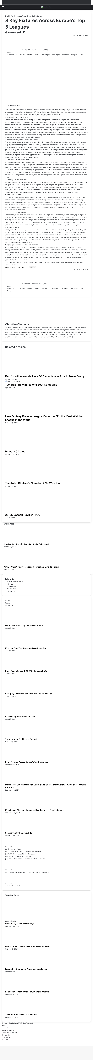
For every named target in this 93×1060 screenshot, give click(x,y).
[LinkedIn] (9, 293)
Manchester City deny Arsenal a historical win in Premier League (34, 810)
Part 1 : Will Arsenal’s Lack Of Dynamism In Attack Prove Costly (45, 376)
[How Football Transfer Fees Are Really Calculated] (16, 542)
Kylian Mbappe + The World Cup (20, 716)
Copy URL (32, 267)
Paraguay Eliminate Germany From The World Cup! (28, 694)
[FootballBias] (46, 7)
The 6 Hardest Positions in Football (21, 739)
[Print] (28, 293)
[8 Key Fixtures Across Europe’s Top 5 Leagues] (17, 759)
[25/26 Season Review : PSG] (27, 512)
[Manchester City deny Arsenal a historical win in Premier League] (17, 808)
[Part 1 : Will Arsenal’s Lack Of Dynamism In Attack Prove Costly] (27, 373)
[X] (7, 293)
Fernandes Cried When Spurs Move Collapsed (26, 969)
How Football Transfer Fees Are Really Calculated (26, 544)
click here (8, 870)
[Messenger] (19, 293)
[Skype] (17, 293)
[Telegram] (23, 293)
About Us (5, 1028)
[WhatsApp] (22, 293)
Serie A (39, 16)
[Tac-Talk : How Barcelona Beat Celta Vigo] (12, 382)
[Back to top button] (0, 1044)
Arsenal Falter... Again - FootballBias (18, 856)
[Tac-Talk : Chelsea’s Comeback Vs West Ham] (27, 480)
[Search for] (90, 8)
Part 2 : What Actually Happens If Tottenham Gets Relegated (31, 567)
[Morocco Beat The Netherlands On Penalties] (17, 646)
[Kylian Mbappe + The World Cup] (17, 714)
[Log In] (7, 8)
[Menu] (3, 8)
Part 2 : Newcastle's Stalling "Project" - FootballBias (23, 851)
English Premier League (13, 16)
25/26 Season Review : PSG (22, 514)
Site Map (5, 1040)
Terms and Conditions (9, 1032)
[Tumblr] (11, 293)
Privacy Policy (6, 1037)
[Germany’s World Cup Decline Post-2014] (17, 623)
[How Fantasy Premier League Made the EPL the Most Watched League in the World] (27, 413)
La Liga (34, 16)
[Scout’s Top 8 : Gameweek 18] (17, 830)
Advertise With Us (8, 1030)
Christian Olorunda (28, 50)
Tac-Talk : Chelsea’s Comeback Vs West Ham (33, 483)
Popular (8, 603)
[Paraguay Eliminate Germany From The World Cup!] (17, 691)
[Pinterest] (12, 293)
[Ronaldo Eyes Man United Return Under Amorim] (17, 989)
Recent (7, 600)
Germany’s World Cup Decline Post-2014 (24, 625)
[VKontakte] (15, 293)
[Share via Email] (26, 293)
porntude (8, 846)
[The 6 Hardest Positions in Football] (17, 737)
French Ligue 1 (27, 16)
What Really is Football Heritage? (20, 923)
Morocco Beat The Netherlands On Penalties (25, 648)
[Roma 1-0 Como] (27, 448)
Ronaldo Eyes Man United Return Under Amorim (27, 992)
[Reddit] (14, 293)
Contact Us (6, 1035)
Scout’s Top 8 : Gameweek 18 (18, 833)
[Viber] (25, 293)
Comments (9, 605)
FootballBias (13, 1023)
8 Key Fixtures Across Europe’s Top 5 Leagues (26, 762)
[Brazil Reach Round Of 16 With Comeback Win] (17, 668)
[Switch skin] (86, 8)
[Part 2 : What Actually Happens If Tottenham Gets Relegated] (16, 564)
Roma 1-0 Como (15, 451)
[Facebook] (6, 293)
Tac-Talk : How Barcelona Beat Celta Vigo (31, 384)
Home (4, 1025)
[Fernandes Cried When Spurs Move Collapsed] (17, 967)
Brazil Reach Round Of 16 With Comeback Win (26, 671)
